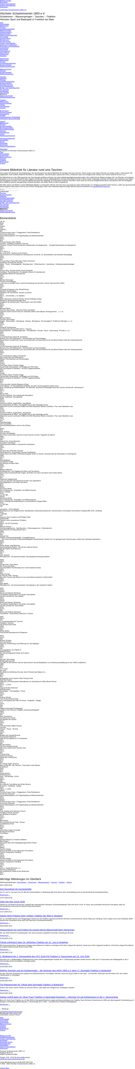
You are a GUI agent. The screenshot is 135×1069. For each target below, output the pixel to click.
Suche (2, 141)
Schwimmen (4, 58)
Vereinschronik (5, 41)
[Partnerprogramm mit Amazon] (11, 1011)
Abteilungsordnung (6, 74)
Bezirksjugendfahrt (6, 128)
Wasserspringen (5, 69)
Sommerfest (4, 48)
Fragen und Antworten (8, 43)
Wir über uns (4, 40)
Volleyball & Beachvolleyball (10, 119)
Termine (3, 27)
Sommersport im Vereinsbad (10, 117)
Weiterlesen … (5, 895)
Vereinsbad (4, 37)
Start (1, 23)
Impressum (4, 145)
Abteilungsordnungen (7, 66)
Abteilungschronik (6, 96)
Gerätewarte (4, 91)
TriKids (2, 105)
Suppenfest (4, 49)
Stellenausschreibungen (8, 35)
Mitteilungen (4, 26)
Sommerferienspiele (7, 129)
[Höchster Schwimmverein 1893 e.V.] (13, 10)
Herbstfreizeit (4, 132)
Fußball (2, 115)
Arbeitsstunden (5, 34)
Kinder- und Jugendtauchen (9, 88)
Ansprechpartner (6, 32)
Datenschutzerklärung (7, 146)
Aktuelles (3, 56)
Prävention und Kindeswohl (9, 46)
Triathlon (3, 100)
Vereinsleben (4, 24)
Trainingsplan (5, 106)
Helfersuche (4, 54)
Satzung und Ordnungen (8, 45)
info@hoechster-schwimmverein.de (12, 1059)
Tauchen (3, 77)
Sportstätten (4, 140)
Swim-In (3, 131)
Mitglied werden (5, 30)
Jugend (2, 121)
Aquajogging (4, 114)
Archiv (2, 134)
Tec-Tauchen (4, 89)
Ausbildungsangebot (7, 29)
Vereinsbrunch (5, 51)
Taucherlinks (4, 92)
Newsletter (4, 143)
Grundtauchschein (6, 85)
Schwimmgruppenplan (8, 63)
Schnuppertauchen (6, 86)
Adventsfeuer (4, 53)
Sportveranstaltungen (7, 138)
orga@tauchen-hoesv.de (101, 186)
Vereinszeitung (5, 38)
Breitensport (4, 111)
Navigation (4, 149)
